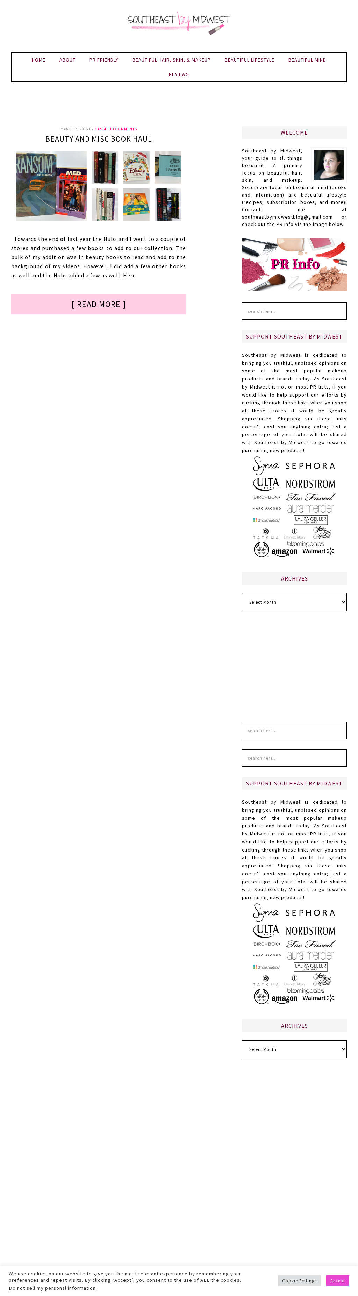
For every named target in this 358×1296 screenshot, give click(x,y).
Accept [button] (337, 1281)
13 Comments (123, 129)
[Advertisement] (179, 108)
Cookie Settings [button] (299, 1281)
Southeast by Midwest (179, 24)
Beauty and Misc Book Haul (98, 139)
